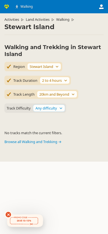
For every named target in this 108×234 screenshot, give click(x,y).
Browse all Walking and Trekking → (32, 141)
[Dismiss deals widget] (8, 214)
